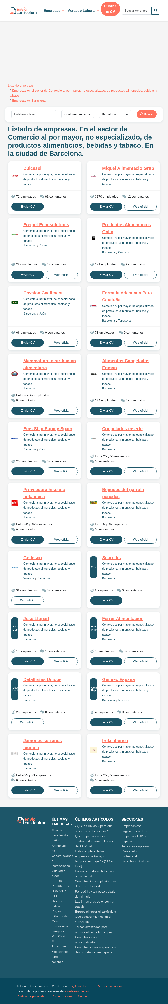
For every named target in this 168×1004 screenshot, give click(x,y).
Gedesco (32, 557)
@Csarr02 (79, 986)
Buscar (148, 114)
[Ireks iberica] (93, 750)
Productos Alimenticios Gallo (126, 228)
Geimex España (94, 689)
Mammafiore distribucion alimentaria (49, 364)
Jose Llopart (15, 628)
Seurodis (94, 567)
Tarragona (124, 320)
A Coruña (124, 700)
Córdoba (123, 252)
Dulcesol (32, 168)
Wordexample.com (78, 991)
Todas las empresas (135, 846)
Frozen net (59, 946)
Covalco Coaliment (43, 292)
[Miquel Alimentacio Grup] (93, 176)
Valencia (28, 578)
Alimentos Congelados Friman (125, 364)
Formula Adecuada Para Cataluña (127, 296)
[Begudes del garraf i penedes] (93, 502)
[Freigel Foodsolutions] (14, 234)
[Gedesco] (14, 567)
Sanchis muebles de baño (60, 835)
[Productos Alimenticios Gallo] (93, 238)
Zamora (44, 245)
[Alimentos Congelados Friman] (93, 374)
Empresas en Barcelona (29, 100)
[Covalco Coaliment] (14, 302)
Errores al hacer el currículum (95, 911)
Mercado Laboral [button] (81, 10)
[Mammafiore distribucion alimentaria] (14, 373)
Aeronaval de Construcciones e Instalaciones (62, 856)
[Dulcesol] (14, 176)
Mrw (55, 921)
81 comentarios (55, 196)
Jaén (42, 313)
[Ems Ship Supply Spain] (14, 438)
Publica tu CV (110, 9)
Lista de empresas (20, 85)
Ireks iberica (115, 740)
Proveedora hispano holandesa (44, 493)
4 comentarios (56, 264)
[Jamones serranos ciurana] (14, 753)
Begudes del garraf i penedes (123, 493)
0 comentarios (54, 332)
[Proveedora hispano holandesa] (14, 503)
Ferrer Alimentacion (94, 628)
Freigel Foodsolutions (46, 224)
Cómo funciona (62, 996)
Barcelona (29, 245)
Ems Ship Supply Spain (47, 428)
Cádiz (43, 449)
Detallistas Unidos (15, 689)
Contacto (84, 996)
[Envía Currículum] (23, 11)
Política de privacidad (31, 996)
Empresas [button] (52, 10)
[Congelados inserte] (93, 438)
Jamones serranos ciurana (42, 744)
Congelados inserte (122, 428)
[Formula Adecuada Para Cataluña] (93, 306)
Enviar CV (28, 206)
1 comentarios (54, 651)
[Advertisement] (44, 45)
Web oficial (140, 206)
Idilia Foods (60, 916)
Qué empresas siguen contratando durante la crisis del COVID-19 (94, 841)
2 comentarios (135, 264)
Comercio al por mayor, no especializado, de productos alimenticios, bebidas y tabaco (49, 179)
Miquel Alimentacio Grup (128, 168)
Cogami (57, 911)
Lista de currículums (136, 861)
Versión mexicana (110, 986)
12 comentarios (137, 196)
